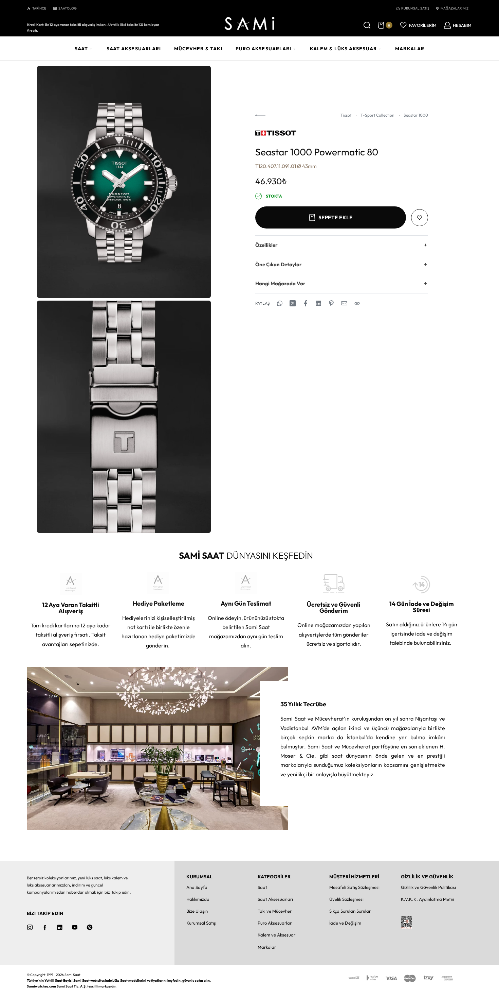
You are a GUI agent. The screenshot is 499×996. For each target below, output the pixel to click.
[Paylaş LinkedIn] (318, 303)
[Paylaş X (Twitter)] (293, 303)
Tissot (345, 115)
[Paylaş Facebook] (305, 303)
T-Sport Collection (377, 115)
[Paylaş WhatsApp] (280, 303)
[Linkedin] (60, 927)
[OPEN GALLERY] (124, 182)
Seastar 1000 (416, 115)
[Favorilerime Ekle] (419, 217)
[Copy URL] (357, 303)
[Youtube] (75, 927)
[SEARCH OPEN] (367, 25)
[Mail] (344, 303)
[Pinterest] (90, 927)
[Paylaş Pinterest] (331, 303)
